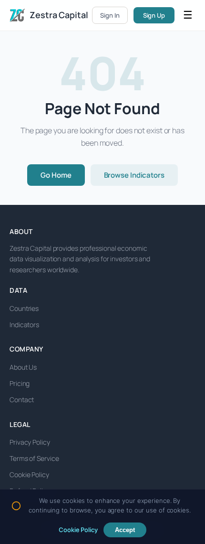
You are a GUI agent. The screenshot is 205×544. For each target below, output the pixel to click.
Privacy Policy (30, 442)
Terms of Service (34, 458)
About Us (23, 367)
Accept (125, 529)
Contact (22, 399)
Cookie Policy (29, 474)
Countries (24, 308)
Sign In (109, 15)
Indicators (24, 324)
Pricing (20, 383)
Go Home (56, 175)
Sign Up (154, 15)
